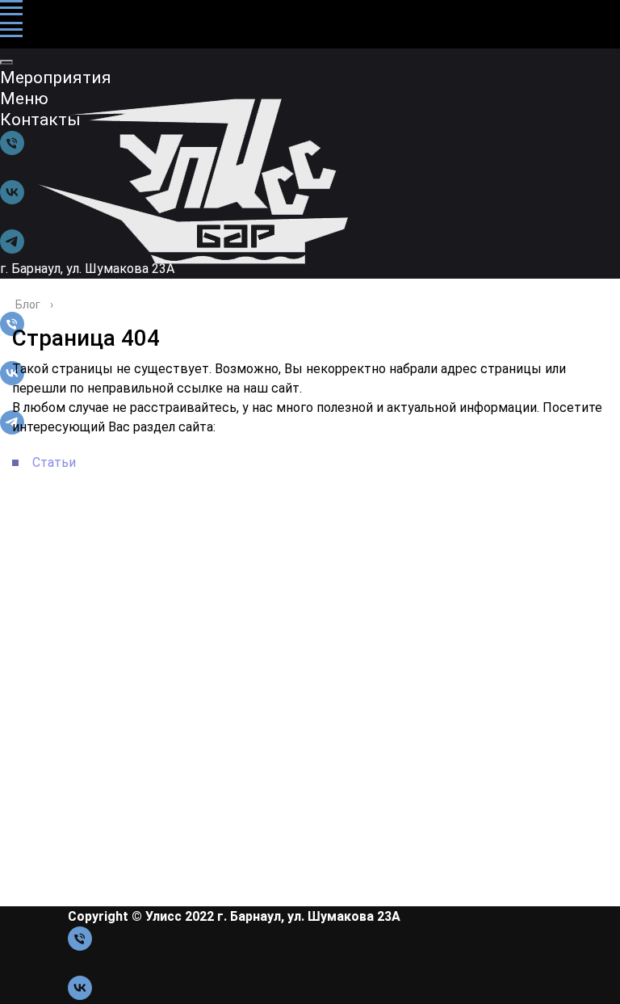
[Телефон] (80, 946)
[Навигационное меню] (11, 8)
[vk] (80, 995)
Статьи (54, 462)
